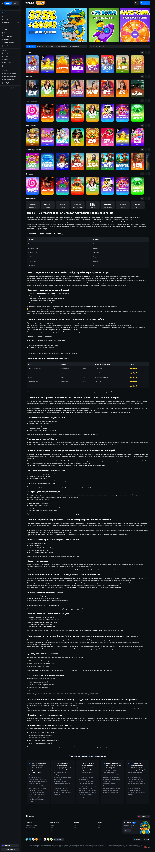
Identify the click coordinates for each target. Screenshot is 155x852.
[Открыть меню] (2, 3)
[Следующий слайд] (149, 52)
